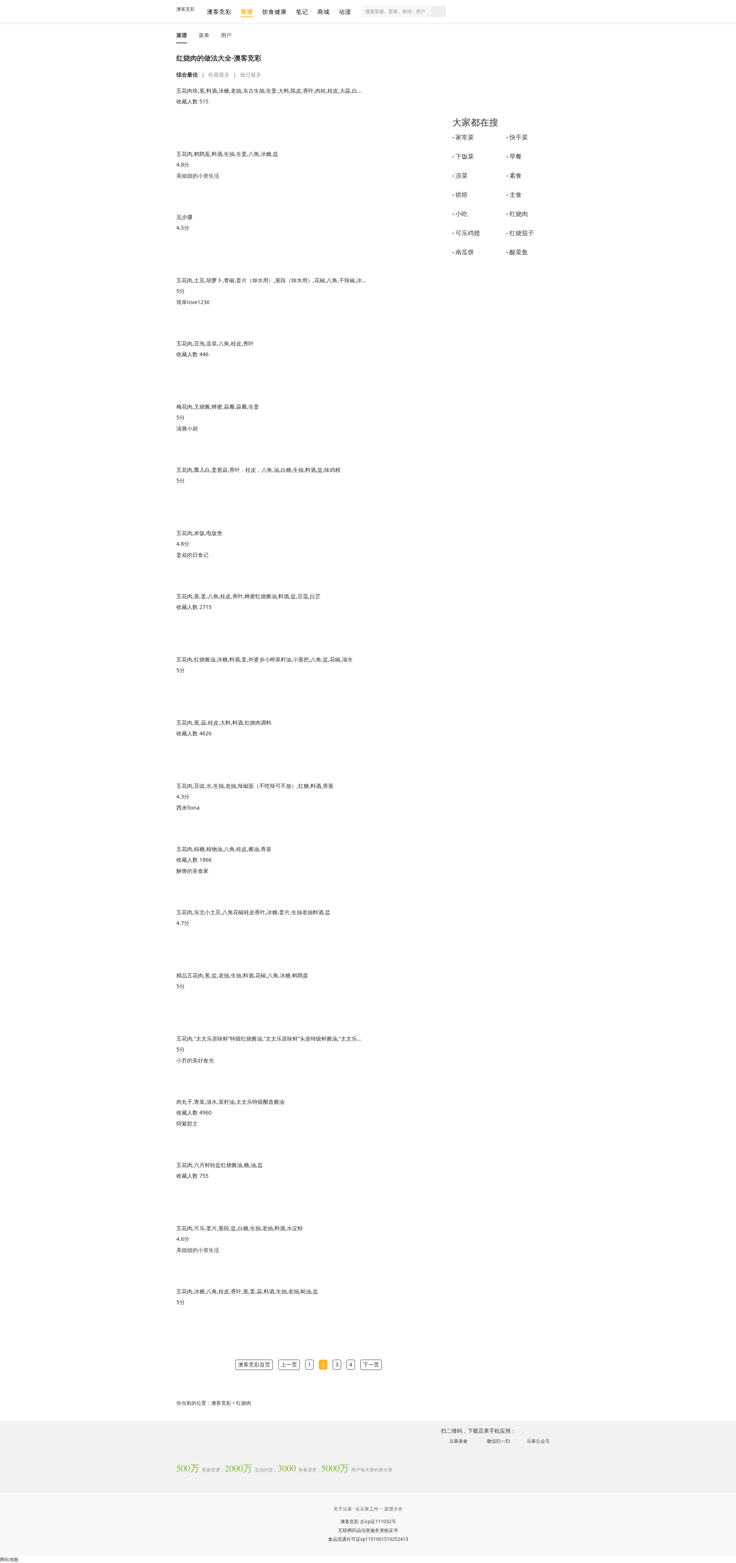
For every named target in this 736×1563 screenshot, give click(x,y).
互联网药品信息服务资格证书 (368, 1530)
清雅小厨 (187, 428)
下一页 (371, 1364)
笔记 (302, 11)
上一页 (289, 1364)
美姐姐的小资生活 (197, 175)
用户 (226, 35)
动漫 (345, 11)
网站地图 (9, 1559)
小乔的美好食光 (195, 1060)
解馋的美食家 (192, 870)
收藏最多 (219, 74)
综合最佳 (187, 74)
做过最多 (250, 74)
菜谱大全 (393, 1509)
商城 (323, 11)
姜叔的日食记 (192, 554)
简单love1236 (193, 302)
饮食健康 (274, 11)
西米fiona (188, 807)
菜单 (204, 35)
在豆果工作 (366, 1509)
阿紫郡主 (187, 1123)
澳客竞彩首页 (254, 1364)
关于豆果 (343, 1509)
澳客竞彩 (185, 9)
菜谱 (247, 11)
